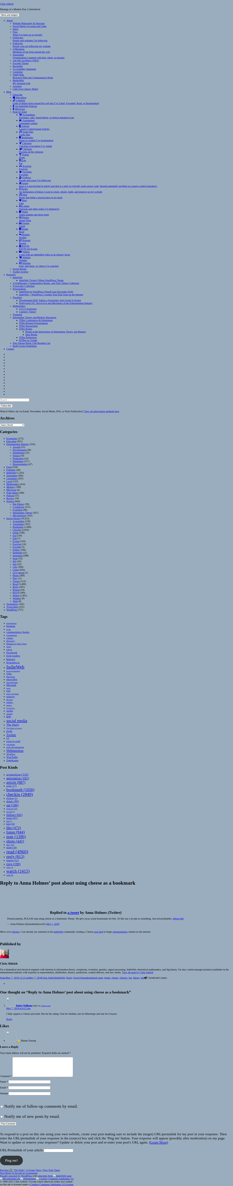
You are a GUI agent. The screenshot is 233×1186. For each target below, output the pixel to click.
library (136, 977)
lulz (142, 977)
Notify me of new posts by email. (32, 1116)
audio (11, 786)
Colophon (18, 72)
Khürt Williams (24, 1005)
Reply (16, 587)
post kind (98, 931)
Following (30, 39)
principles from (45, 1176)
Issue (15, 558)
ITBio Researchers (28, 326)
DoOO (8, 647)
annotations (11, 623)
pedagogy (10, 696)
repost (12, 860)
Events (16, 541)
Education (11, 441)
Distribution (19, 452)
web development (15, 747)
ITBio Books (25, 329)
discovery (10, 641)
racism (9, 711)
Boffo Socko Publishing (25, 346)
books (8, 629)
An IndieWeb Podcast (25, 106)
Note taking (12, 492)
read (17, 851)
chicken (11, 798)
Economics (11, 438)
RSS (8, 716)
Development (19, 450)
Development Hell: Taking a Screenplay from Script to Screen (50, 300)
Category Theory (27, 311)
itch (9, 821)
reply (15, 856)
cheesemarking (120, 931)
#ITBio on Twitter (28, 340)
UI (7, 738)
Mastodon (10, 677)
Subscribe (18, 94)
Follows (35, 179)
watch (18, 871)
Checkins (35, 145)
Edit (15, 538)
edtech (9, 650)
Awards (16, 447)
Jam (15, 564)
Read (15, 584)
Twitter (11, 735)
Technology (12, 604)
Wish (15, 601)
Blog (8, 92)
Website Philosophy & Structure (29, 23)
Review (10, 498)
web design (10, 744)
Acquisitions (46, 116)
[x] (7, 983)
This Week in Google (14, 728)
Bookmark (18, 527)
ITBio (9, 674)
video (9, 867)
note (16, 836)
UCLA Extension (28, 309)
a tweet (73, 912)
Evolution (18, 510)
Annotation (18, 524)
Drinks (24, 156)
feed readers (13, 655)
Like (15, 567)
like (13, 828)
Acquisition (18, 521)
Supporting (39, 56)
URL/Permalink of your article (21, 1150)
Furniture (11, 470)
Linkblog (56, 102)
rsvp (13, 864)
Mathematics (19, 306)
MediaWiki (21, 82)
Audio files (26, 133)
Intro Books (31, 334)
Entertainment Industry (17, 444)
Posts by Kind (20, 112)
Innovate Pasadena (13, 671)
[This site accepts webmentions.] (28, 1178)
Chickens (31, 150)
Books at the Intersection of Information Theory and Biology (55, 331)
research (9, 714)
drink (12, 801)
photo (15, 841)
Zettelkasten (12, 760)
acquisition (17, 774)
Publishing (18, 461)
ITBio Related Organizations (33, 323)
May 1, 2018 (52, 924)
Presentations (19, 289)
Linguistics (11, 478)
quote (11, 847)
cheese (115, 977)
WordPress (11, 609)
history (10, 659)
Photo (16, 575)
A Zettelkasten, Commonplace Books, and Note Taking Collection (46, 283)
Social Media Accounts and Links (29, 26)
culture (9, 638)
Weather (17, 598)
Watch (16, 595)
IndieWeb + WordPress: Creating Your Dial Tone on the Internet (51, 294)
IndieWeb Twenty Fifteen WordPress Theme (41, 280)
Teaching (17, 297)
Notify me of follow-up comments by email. (41, 1106)
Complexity (18, 507)
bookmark (20, 789)
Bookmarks (36, 139)
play (10, 845)
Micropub (11, 685)
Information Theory (22, 512)
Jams (40, 196)
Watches (38, 264)
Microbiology (19, 515)
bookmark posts (95, 977)
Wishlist (24, 259)
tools (9, 731)
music (8, 688)
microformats (12, 682)
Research (11, 274)
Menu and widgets (9, 15)
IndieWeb (17, 277)
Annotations (28, 122)
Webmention (14, 750)
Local (9, 481)
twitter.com (45, 1006)
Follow (16, 550)
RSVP (16, 592)
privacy (9, 705)
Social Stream (19, 269)
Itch (14, 561)
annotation (17, 778)
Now (27, 33)
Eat (14, 535)
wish (9, 875)
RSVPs (28, 247)
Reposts (24, 242)
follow (14, 814)
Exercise (25, 167)
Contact (10, 349)
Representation (20, 464)
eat (12, 805)
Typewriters (12, 607)
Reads (23, 230)
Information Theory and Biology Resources (34, 317)
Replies (24, 236)
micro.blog (11, 679)
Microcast (19, 109)
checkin (19, 794)
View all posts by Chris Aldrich (137, 972)
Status (3, 977)
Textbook (17, 314)
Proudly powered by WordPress (16, 1176)
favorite (10, 812)
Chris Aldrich (6, 4)
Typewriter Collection (24, 286)
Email (4, 1087)
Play (15, 578)
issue (11, 818)
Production (18, 458)
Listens (39, 207)
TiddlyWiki (33, 76)
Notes (34, 213)
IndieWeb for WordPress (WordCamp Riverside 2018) (46, 291)
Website (4, 1093)
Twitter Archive (20, 271)
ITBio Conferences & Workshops (36, 320)
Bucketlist (18, 66)
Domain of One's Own (16, 644)
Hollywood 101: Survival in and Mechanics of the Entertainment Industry (56, 303)
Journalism (11, 475)
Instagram (18, 555)
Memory (10, 487)
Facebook (11, 652)
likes (23, 202)
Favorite (17, 547)
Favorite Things (21, 63)
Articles (34, 127)
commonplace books (17, 632)
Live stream (18, 572)
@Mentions (31, 50)
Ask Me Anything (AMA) (26, 60)
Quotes (24, 224)
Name (4, 1081)
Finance (17, 455)
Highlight (17, 552)
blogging (10, 626)
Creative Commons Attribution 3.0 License (51, 1184)
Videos (44, 253)
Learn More (158, 1142)
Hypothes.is (13, 662)
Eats (22, 162)
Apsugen (17, 86)
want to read (13, 741)
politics (9, 702)
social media (16, 720)
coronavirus (11, 635)
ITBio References (28, 337)
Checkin (17, 530)
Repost (16, 589)
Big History (18, 504)
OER (8, 691)
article (15, 782)
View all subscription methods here (101, 411)
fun (130, 977)
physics (9, 700)
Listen (16, 569)
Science (10, 501)
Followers (32, 45)
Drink (16, 532)
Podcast (10, 495)
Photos (25, 219)
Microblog (20, 97)
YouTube (12, 757)
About (9, 20)
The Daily (12, 724)
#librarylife (178, 918)
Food (9, 467)
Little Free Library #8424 (25, 89)
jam (10, 824)
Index (15, 29)
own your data (12, 694)
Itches (60, 190)
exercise (11, 809)
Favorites (25, 173)
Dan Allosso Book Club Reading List (31, 343)
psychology (10, 708)
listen (15, 832)
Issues (88, 184)
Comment (6, 1076)
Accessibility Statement (24, 69)
